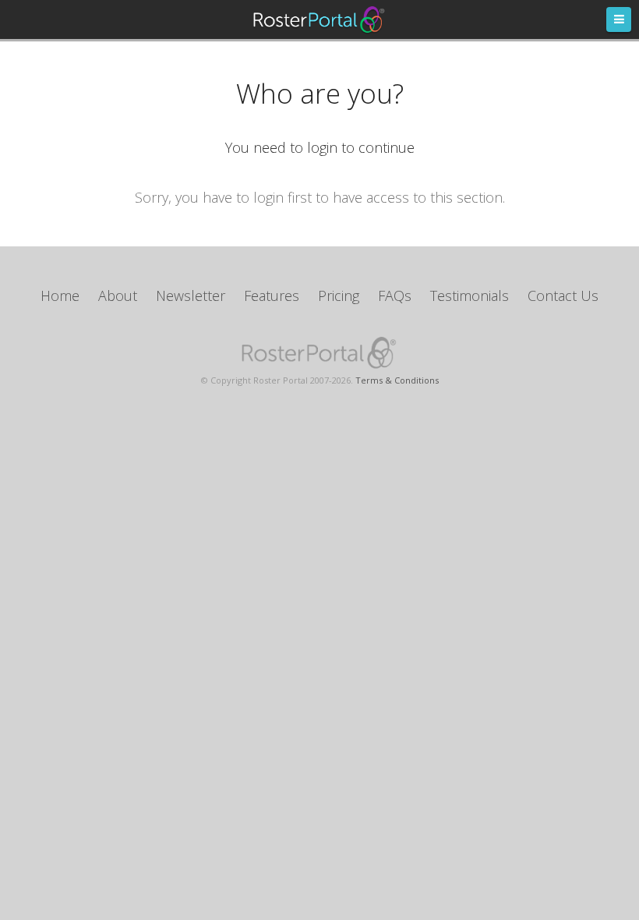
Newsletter (190, 295)
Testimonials (469, 295)
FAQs (394, 295)
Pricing (338, 295)
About (117, 295)
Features (271, 295)
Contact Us (563, 295)
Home (60, 295)
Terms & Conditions (397, 380)
